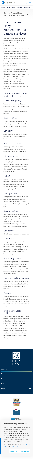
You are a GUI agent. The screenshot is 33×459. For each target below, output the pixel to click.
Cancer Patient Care (7, 7)
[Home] (16, 359)
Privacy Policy (15, 446)
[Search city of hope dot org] (26, 2)
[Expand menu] (27, 14)
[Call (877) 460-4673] (21, 2)
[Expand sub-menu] (30, 369)
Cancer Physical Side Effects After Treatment (14, 14)
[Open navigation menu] (30, 2)
